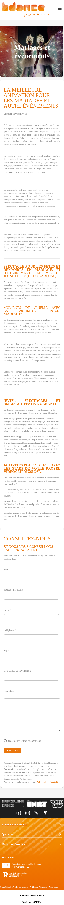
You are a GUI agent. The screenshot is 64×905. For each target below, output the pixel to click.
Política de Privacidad (38, 887)
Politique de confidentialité (47, 782)
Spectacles (7, 834)
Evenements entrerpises (14, 824)
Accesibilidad (5, 887)
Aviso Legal (53, 887)
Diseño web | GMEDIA (32, 902)
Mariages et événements (14, 844)
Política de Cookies (20, 887)
